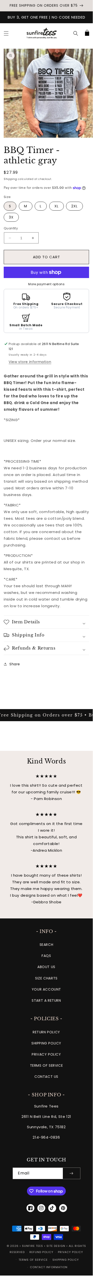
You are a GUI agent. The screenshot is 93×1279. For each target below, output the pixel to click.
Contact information (49, 1267)
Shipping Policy (46, 1043)
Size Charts (46, 978)
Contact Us (46, 1076)
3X (11, 217)
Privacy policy (70, 1252)
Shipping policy (65, 1260)
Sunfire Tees (32, 1246)
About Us (46, 966)
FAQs (46, 955)
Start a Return (46, 1000)
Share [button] (14, 664)
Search (46, 944)
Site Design (55, 1246)
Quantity (11, 228)
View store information (30, 361)
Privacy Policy (46, 1054)
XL (56, 206)
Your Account (46, 989)
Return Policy (46, 1032)
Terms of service (33, 1260)
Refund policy (41, 1252)
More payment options (46, 284)
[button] (6, 33)
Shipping (10, 179)
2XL (74, 206)
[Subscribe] (71, 1173)
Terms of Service (46, 1065)
